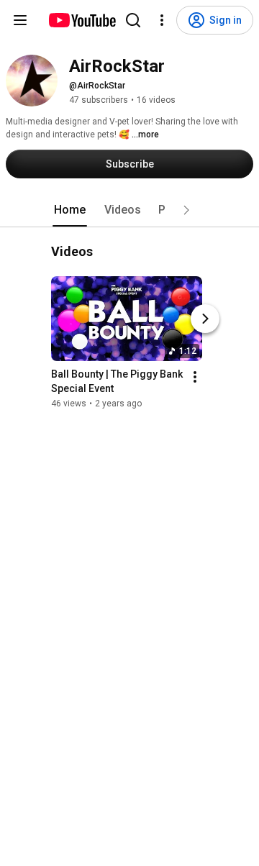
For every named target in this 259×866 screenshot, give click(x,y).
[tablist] (129, 210)
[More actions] (195, 377)
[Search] (133, 20)
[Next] (205, 318)
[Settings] (162, 20)
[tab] (70, 210)
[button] (186, 210)
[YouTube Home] (81, 20)
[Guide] (20, 20)
